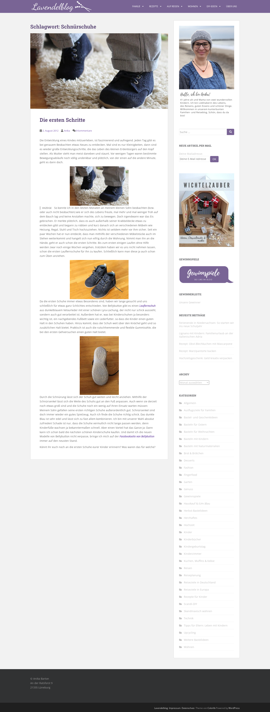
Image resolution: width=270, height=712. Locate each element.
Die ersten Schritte (62, 119)
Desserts (189, 460)
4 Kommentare (83, 130)
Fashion (188, 467)
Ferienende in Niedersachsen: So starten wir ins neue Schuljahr (206, 324)
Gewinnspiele (192, 496)
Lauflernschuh (147, 305)
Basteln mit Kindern (196, 439)
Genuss (188, 489)
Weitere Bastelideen (196, 640)
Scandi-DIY (190, 604)
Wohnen (193, 6)
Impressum (175, 708)
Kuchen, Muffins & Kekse (199, 561)
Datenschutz (188, 708)
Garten (188, 482)
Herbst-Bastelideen (196, 510)
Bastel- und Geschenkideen (201, 417)
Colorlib (211, 708)
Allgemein (190, 403)
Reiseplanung (192, 575)
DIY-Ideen (212, 6)
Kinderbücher (192, 539)
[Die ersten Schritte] (99, 71)
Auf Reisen (173, 6)
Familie (136, 6)
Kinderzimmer (192, 553)
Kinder (188, 532)
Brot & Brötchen (194, 453)
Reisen (188, 568)
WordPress (234, 708)
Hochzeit (189, 525)
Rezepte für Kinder (195, 596)
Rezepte (153, 6)
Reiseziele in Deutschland (200, 582)
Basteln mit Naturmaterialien (202, 446)
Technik (188, 618)
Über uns (231, 6)
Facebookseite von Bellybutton (137, 436)
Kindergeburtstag (195, 546)
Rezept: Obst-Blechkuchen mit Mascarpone (205, 344)
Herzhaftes (190, 518)
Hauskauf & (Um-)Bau (197, 503)
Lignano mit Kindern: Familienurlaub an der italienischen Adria (206, 335)
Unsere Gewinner (190, 302)
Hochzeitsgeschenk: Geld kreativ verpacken (205, 358)
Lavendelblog (161, 708)
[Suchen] (230, 132)
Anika (67, 130)
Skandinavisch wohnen (198, 611)
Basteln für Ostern (195, 424)
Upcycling (190, 632)
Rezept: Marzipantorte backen (197, 351)
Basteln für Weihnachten (199, 431)
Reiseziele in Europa (196, 589)
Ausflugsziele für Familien (200, 410)
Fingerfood (190, 475)
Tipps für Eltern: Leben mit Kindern (206, 625)
